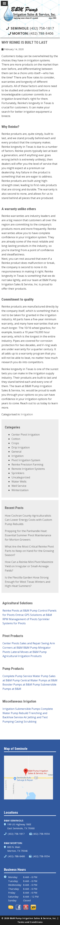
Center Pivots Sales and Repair (21, 643)
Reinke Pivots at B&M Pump (19, 610)
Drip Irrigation (21, 447)
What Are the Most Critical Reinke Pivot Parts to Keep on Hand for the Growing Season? (29, 551)
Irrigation (27, 414)
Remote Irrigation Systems (28, 469)
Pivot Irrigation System (26, 460)
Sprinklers (18, 473)
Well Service (19, 486)
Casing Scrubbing (25, 721)
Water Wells (19, 481)
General (16, 451)
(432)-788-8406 (16, 856)
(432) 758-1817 (32, 28)
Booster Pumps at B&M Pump (21, 684)
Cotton (16, 439)
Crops (15, 443)
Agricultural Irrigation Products (22, 656)
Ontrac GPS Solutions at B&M (33, 615)
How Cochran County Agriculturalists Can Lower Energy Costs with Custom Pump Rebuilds (28, 520)
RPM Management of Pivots (20, 619)
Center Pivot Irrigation (26, 434)
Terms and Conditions (30, 922)
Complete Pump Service (17, 676)
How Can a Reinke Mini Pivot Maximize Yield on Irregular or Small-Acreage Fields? (29, 566)
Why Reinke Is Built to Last (25, 42)
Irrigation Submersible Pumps (21, 709)
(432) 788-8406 (33, 33)
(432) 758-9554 (41, 856)
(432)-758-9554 (41, 833)
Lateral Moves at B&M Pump (29, 652)
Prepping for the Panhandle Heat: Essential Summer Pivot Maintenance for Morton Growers (28, 535)
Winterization (20, 490)
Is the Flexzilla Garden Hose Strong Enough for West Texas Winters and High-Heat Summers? (27, 582)
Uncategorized (21, 477)
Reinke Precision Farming (27, 464)
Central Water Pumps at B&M (38, 680)
